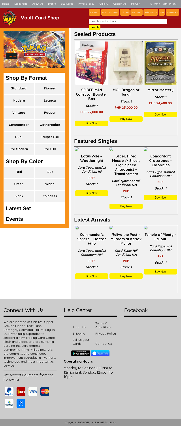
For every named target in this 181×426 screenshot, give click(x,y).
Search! (95, 27)
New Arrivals (94, 12)
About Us (37, 3)
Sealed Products (151, 12)
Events (52, 3)
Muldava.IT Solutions (103, 422)
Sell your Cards (172, 12)
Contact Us (119, 3)
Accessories (136, 12)
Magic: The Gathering (110, 12)
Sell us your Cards (81, 342)
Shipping (79, 333)
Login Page (20, 3)
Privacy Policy (86, 3)
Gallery (104, 3)
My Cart (135, 3)
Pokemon (124, 12)
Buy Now (91, 123)
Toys (162, 12)
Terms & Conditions (103, 325)
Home (5, 3)
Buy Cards (67, 3)
